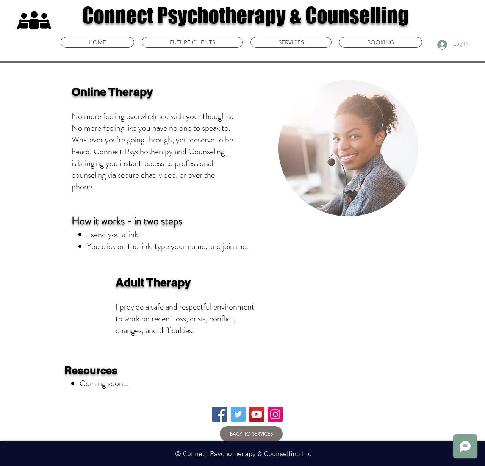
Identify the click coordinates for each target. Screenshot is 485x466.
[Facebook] (219, 414)
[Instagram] (275, 414)
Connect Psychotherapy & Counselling (245, 15)
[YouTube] (256, 414)
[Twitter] (238, 414)
